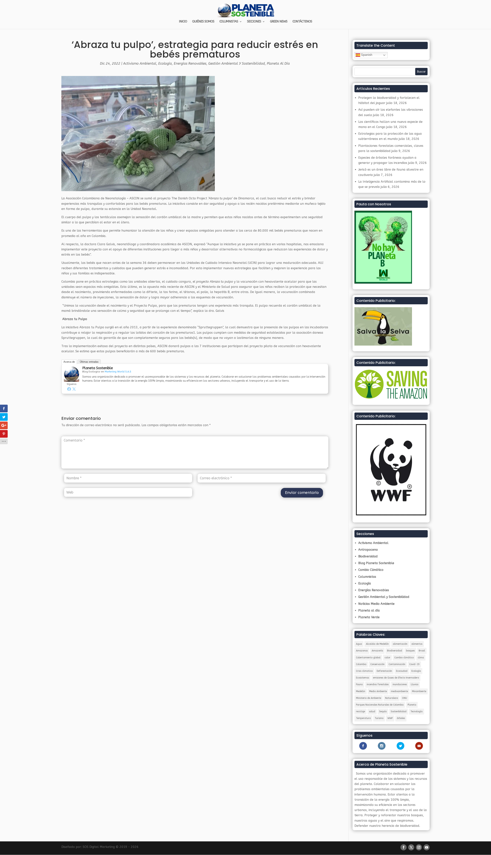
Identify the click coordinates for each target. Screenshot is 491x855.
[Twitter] (74, 389)
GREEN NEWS (278, 21)
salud (372, 711)
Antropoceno (368, 549)
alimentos (416, 644)
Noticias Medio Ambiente (376, 604)
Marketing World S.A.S (118, 371)
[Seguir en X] (411, 847)
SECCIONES (254, 21)
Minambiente (419, 691)
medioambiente (399, 691)
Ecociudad (401, 671)
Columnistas (367, 577)
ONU (404, 698)
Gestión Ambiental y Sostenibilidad (236, 63)
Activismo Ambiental (139, 63)
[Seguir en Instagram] (419, 847)
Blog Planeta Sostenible (376, 563)
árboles (401, 718)
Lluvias (414, 684)
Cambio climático (404, 657)
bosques (410, 650)
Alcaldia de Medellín (377, 644)
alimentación (400, 644)
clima (421, 657)
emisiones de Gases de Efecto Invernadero (396, 677)
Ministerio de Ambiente (368, 698)
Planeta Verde (369, 617)
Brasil (422, 650)
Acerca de (69, 361)
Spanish (366, 54)
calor (387, 657)
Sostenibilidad (398, 711)
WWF (390, 718)
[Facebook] (69, 389)
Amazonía (377, 650)
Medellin (360, 691)
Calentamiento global (368, 657)
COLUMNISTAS (228, 21)
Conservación (377, 664)
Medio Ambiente (378, 691)
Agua (359, 644)
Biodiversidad (368, 556)
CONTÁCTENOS (302, 21)
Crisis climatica (364, 671)
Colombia (361, 664)
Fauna (359, 684)
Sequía (383, 711)
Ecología (165, 63)
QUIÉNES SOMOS (203, 21)
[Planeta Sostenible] (71, 379)
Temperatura (363, 718)
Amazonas (362, 650)
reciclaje (360, 711)
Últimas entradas (89, 361)
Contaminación (397, 664)
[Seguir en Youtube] (426, 847)
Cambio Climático (370, 570)
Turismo (379, 718)
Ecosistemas (362, 677)
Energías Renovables (190, 63)
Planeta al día (278, 63)
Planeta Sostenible (97, 368)
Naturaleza (391, 698)
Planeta (412, 704)
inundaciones (400, 684)
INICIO (183, 21)
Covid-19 (414, 664)
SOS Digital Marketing (99, 847)
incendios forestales (378, 684)
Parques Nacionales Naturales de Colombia (380, 704)
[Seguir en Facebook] (403, 847)
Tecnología (416, 711)
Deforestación (384, 671)
